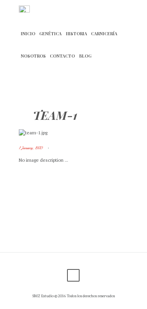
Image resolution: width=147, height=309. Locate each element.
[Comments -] (57, 148)
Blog (85, 56)
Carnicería (104, 33)
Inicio (28, 33)
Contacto (62, 56)
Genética (50, 33)
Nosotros (33, 56)
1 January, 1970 (30, 148)
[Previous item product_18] (46, 132)
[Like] (69, 148)
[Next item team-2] (101, 132)
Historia (76, 33)
